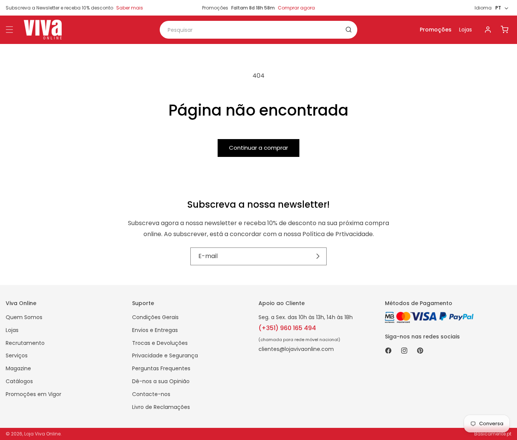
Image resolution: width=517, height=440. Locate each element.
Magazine (18, 368)
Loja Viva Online (42, 434)
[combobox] (258, 29)
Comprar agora (296, 8)
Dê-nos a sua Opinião (161, 381)
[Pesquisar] (348, 29)
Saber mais (129, 8)
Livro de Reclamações (161, 407)
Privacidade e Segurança (165, 355)
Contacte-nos (151, 394)
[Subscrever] (318, 256)
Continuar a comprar (258, 148)
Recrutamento (25, 343)
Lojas (465, 29)
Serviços (17, 355)
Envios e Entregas (155, 330)
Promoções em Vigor (33, 394)
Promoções (436, 29)
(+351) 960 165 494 (287, 328)
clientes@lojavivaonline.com (296, 349)
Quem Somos (24, 317)
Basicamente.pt (492, 434)
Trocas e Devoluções (160, 343)
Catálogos (19, 381)
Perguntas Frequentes (161, 368)
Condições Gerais (155, 317)
